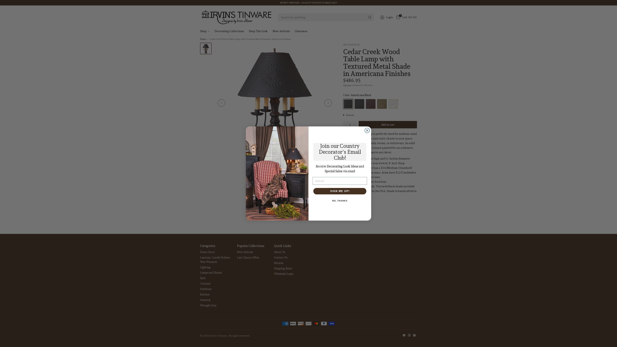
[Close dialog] (367, 130)
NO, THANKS (340, 201)
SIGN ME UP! (340, 191)
